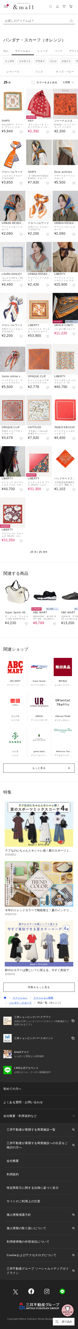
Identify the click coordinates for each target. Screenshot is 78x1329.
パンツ (53, 61)
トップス (9, 61)
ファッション (23, 51)
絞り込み (67, 1321)
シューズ (42, 51)
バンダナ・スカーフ (20, 1002)
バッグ (58, 51)
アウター (40, 61)
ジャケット (25, 61)
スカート (66, 61)
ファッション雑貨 (43, 997)
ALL (5, 51)
